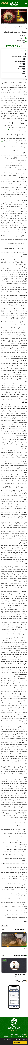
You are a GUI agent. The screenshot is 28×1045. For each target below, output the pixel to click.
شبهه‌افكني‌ (21, 66)
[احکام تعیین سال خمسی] (14, 939)
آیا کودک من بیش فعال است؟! (20, 974)
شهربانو (21, 59)
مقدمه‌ (23, 54)
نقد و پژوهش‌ (20, 69)
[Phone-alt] (4, 3)
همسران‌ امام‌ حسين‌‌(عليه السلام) (18, 56)
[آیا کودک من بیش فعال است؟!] (14, 965)
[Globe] (2, 3)
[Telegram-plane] (16, 1031)
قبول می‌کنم (24, 1042)
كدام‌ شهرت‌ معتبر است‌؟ (18, 64)
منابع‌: (23, 76)
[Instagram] (14, 1031)
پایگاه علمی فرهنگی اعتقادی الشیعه (19, 27)
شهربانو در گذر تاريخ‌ (19, 61)
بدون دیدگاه (4, 925)
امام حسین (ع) (24, 29)
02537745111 (21, 1037)
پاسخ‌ (22, 71)
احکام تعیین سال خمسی (21, 949)
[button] (26, 3)
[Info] (7, 3)
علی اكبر (9, 130)
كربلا (2, 142)
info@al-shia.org (8, 1037)
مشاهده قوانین (17, 1042)
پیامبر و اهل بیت (7, 27)
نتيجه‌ (22, 74)
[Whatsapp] (12, 1031)
